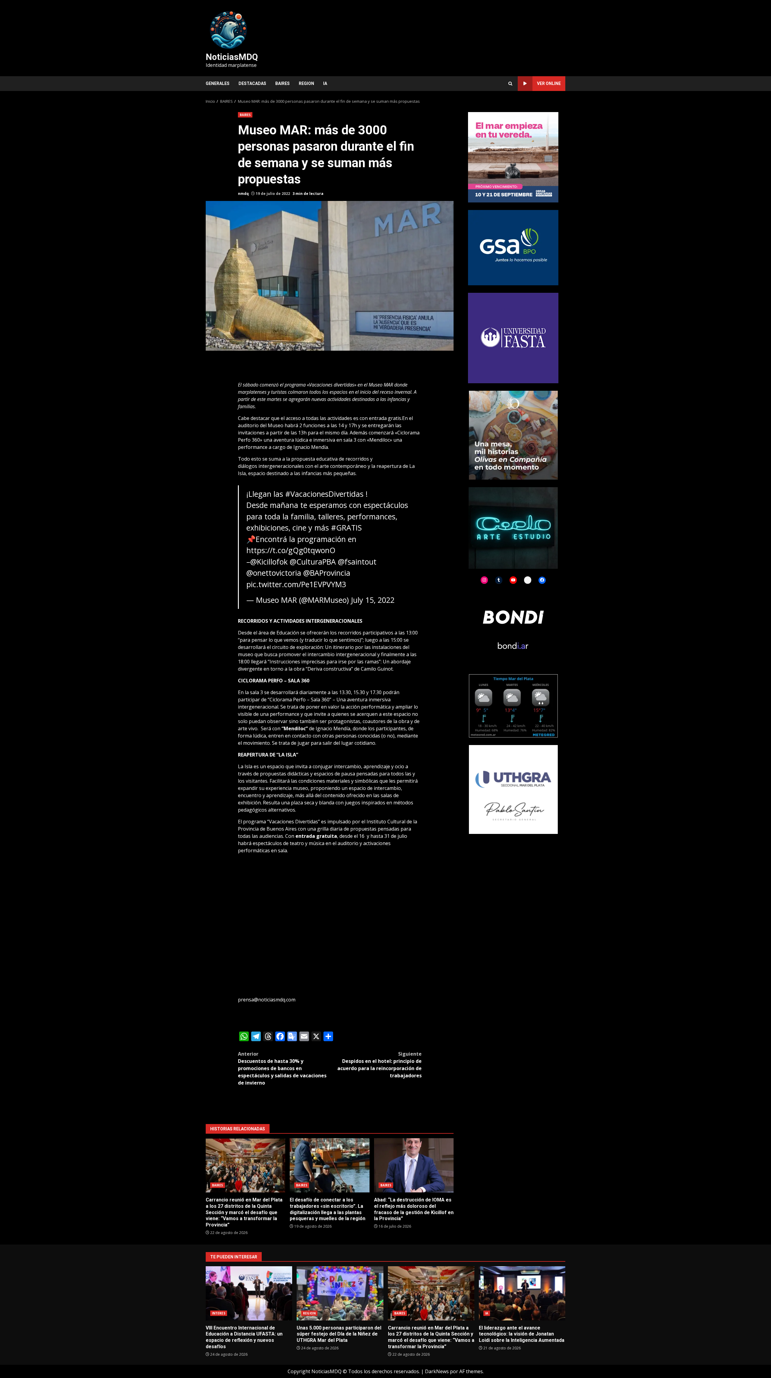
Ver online (549, 83)
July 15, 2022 (373, 600)
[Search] (510, 83)
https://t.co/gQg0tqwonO (291, 550)
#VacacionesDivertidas (324, 494)
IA (325, 83)
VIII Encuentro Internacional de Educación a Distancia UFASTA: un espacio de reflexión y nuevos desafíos (249, 1293)
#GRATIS (346, 527)
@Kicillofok (269, 561)
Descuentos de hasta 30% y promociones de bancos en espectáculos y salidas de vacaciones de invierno (282, 1068)
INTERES (218, 1313)
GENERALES (217, 83)
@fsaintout (357, 561)
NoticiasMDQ (232, 57)
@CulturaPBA (313, 561)
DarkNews (437, 1371)
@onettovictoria (273, 573)
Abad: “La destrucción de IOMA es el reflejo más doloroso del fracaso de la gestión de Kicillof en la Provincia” (414, 1165)
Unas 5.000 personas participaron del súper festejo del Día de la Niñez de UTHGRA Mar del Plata (340, 1293)
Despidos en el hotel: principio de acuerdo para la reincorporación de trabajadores (379, 1065)
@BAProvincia (326, 573)
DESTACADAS (252, 83)
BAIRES (282, 83)
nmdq (243, 193)
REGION (306, 83)
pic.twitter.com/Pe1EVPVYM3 (296, 584)
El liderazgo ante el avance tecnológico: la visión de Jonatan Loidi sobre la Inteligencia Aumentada (522, 1293)
